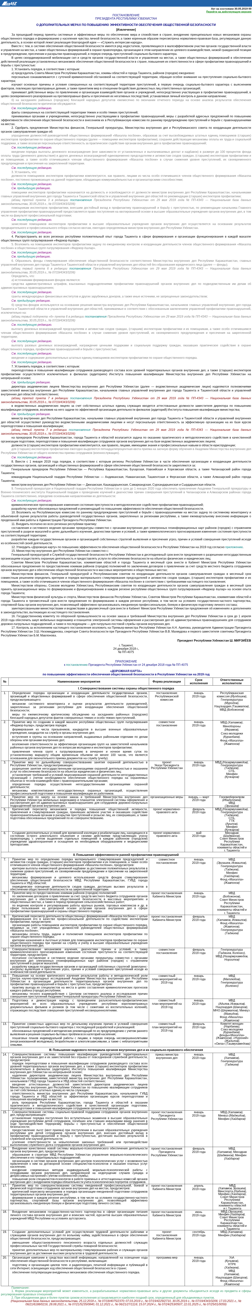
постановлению (77, 664)
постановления (82, 200)
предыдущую (26, 188)
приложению (234, 547)
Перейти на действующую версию (228, 11)
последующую (27, 108)
